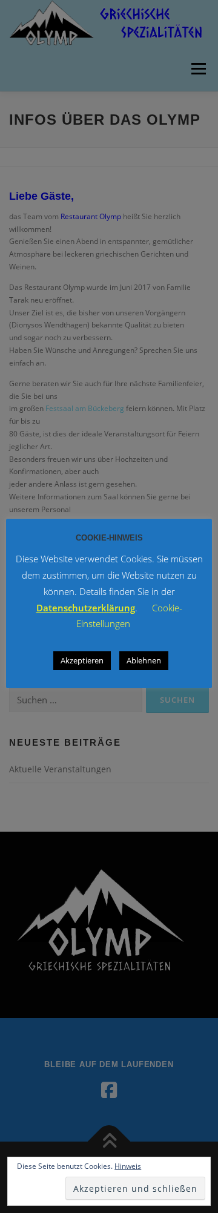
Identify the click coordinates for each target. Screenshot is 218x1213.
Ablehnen (144, 660)
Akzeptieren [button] (82, 660)
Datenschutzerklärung (85, 608)
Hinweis (127, 1166)
